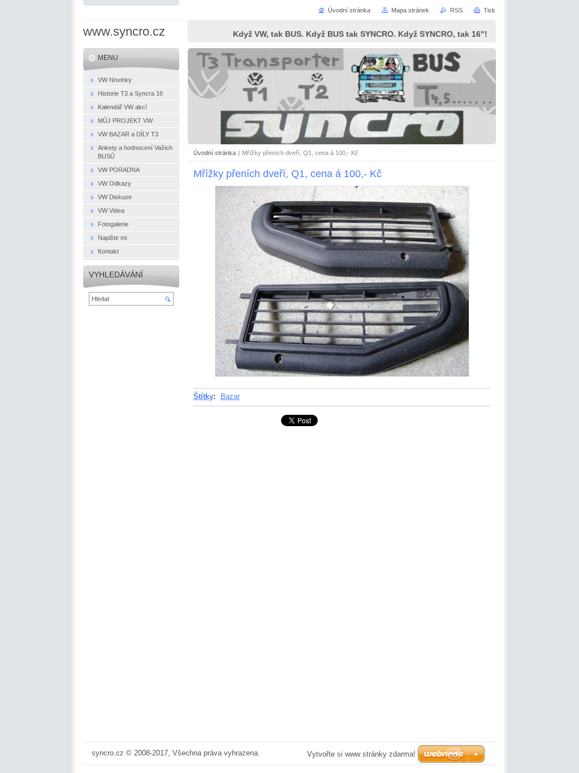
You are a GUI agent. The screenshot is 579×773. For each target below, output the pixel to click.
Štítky (203, 396)
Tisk (489, 10)
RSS (456, 10)
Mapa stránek (410, 10)
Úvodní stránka (214, 152)
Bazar (230, 396)
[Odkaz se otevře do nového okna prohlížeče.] (342, 374)
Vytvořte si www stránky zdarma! (361, 754)
